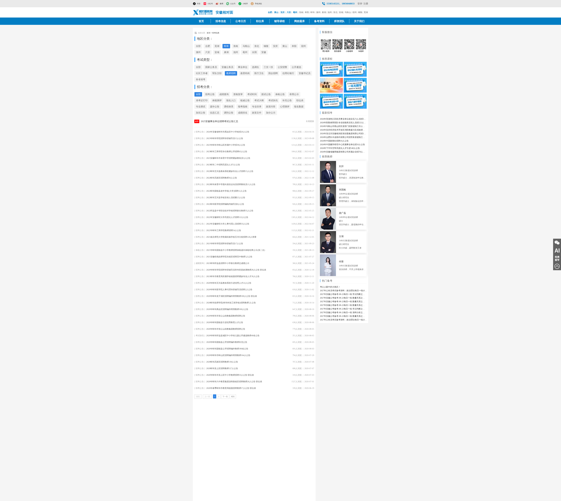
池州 (330, 12)
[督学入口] (557, 258)
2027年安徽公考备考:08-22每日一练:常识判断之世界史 (343, 294)
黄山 (284, 46)
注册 (365, 3)
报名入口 (231, 100)
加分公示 (270, 112)
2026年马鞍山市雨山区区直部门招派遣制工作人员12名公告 (343, 126)
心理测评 (284, 106)
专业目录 (256, 106)
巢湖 (324, 12)
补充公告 (287, 100)
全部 (198, 46)
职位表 (299, 100)
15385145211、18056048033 (341, 3)
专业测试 (200, 106)
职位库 (260, 21)
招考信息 (220, 21)
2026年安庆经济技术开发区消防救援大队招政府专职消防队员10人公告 (343, 130)
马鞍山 (348, 12)
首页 (201, 21)
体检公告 (280, 94)
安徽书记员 (304, 73)
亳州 (245, 52)
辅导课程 (279, 21)
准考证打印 (202, 100)
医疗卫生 (259, 73)
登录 (359, 3)
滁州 (318, 12)
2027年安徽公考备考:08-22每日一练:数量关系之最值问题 (343, 301)
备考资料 (319, 21)
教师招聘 (231, 73)
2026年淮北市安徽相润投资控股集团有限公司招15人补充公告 (343, 133)
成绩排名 (242, 112)
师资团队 (339, 21)
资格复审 (238, 94)
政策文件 (256, 112)
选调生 (255, 67)
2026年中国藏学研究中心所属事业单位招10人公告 (342, 144)
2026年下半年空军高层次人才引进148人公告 (340, 148)
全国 (254, 52)
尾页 (233, 397)
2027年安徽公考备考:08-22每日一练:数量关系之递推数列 (343, 298)
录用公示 (294, 94)
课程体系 (228, 106)
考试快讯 (273, 100)
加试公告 (200, 112)
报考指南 (242, 106)
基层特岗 (245, 73)
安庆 (275, 46)
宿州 (354, 12)
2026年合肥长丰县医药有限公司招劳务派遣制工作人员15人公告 (343, 137)
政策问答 (270, 106)
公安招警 (282, 67)
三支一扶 (268, 67)
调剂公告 (228, 112)
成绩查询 (224, 94)
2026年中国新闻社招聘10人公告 (334, 141)
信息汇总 (214, 112)
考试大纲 (259, 100)
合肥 (207, 46)
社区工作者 (202, 73)
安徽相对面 (224, 12)
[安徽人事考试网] (203, 12)
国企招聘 (273, 73)
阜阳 (307, 12)
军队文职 (217, 73)
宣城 (341, 12)
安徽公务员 (227, 67)
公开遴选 (296, 67)
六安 (207, 52)
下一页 (225, 397)
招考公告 (210, 94)
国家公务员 (211, 67)
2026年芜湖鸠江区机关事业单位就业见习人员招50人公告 (343, 119)
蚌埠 (312, 12)
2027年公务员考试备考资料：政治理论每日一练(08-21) (343, 320)
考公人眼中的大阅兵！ (330, 287)
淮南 (301, 12)
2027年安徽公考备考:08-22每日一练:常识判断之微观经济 (343, 309)
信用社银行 (288, 73)
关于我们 (359, 21)
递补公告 (214, 106)
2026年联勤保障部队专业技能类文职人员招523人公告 (343, 123)
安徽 (263, 52)
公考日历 (240, 21)
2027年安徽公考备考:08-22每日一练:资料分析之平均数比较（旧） (343, 312)
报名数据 (298, 106)
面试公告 (266, 94)
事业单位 (242, 67)
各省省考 (200, 79)
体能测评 (217, 100)
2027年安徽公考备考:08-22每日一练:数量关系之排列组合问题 (343, 305)
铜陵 (360, 12)
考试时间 (252, 94)
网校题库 (299, 21)
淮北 (335, 12)
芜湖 (366, 12)
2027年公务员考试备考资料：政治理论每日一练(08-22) (343, 290)
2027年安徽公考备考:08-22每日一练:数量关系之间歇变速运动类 (343, 316)
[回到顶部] (557, 266)
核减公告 (245, 100)
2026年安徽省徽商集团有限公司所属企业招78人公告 (343, 152)
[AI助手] (557, 250)
